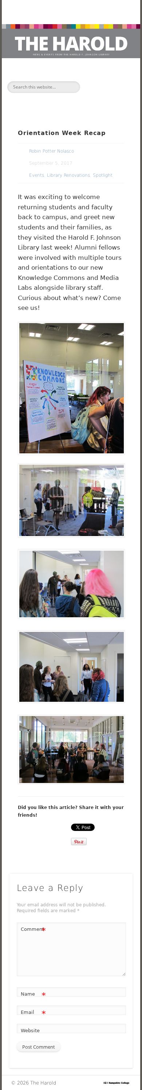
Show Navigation (113, 86)
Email (33, 1014)
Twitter (70, 99)
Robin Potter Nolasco (51, 151)
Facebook (54, 99)
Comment (33, 931)
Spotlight (103, 175)
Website (30, 1030)
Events (36, 175)
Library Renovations (68, 175)
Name (33, 996)
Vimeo (85, 99)
